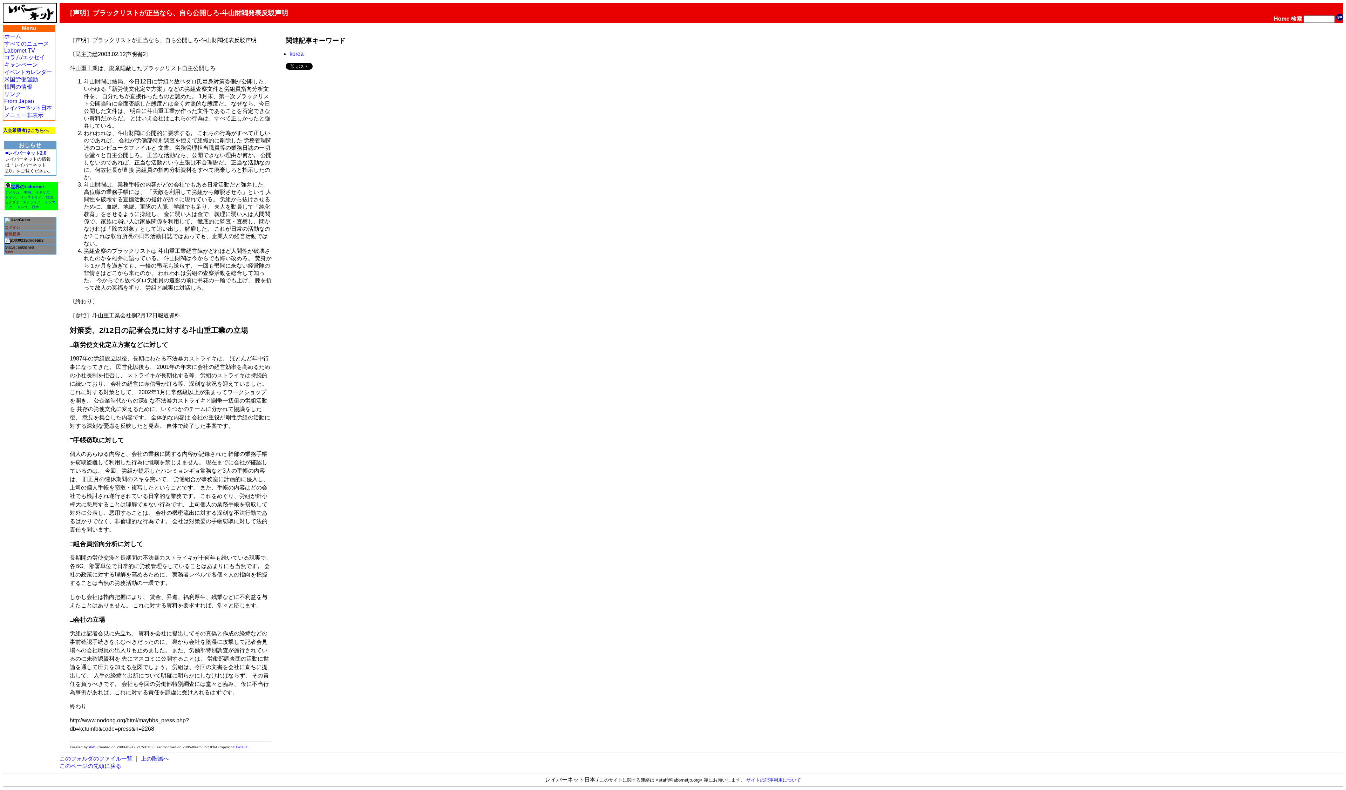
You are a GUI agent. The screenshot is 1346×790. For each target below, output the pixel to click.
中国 (27, 192)
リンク (12, 94)
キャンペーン (21, 65)
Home (1282, 19)
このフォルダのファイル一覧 (96, 759)
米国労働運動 (21, 79)
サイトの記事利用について (773, 780)
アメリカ (12, 192)
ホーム (12, 36)
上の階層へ (155, 759)
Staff (91, 747)
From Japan (19, 101)
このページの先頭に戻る (90, 766)
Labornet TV (19, 51)
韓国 (49, 197)
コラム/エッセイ (24, 57)
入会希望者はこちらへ (26, 130)
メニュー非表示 (23, 115)
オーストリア (30, 197)
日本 (35, 207)
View (9, 251)
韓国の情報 (18, 87)
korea (297, 54)
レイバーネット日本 (28, 108)
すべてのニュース (26, 44)
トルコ (22, 207)
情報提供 (12, 234)
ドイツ (10, 197)
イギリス (42, 192)
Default (241, 747)
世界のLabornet (27, 186)
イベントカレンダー (28, 72)
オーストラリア (28, 202)
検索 (1296, 19)
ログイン (12, 227)
